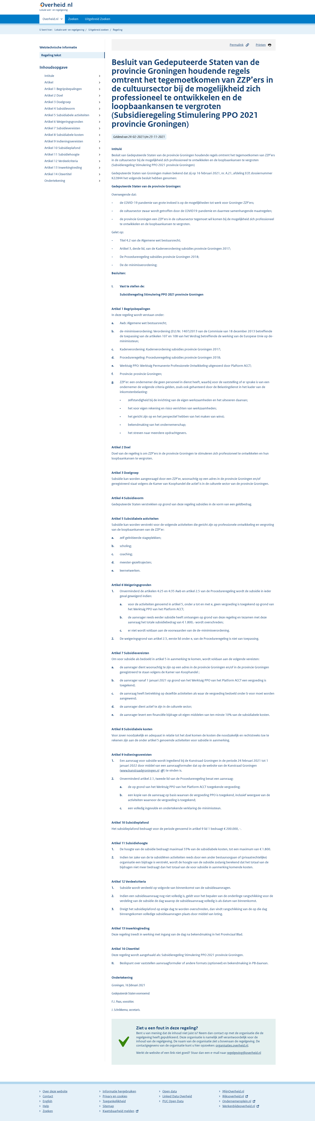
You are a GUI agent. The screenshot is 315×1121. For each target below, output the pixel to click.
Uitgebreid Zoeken (97, 19)
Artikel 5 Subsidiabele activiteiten (66, 115)
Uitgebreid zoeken (98, 29)
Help (46, 1106)
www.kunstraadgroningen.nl (140, 770)
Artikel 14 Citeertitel (57, 174)
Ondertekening (54, 181)
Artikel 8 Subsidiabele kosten (64, 135)
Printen (261, 45)
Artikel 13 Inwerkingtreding (63, 168)
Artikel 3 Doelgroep (57, 102)
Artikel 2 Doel (53, 95)
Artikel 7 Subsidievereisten (62, 128)
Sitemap (108, 1106)
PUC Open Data (173, 1101)
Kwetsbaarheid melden (118, 1111)
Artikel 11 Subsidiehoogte (61, 154)
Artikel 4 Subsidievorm (59, 109)
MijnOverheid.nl (233, 1091)
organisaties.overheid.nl (232, 1045)
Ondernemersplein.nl (236, 1101)
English (47, 1101)
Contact (48, 1096)
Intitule (49, 76)
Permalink (237, 45)
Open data (169, 1091)
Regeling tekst (51, 55)
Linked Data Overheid (177, 1096)
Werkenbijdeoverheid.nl (238, 1106)
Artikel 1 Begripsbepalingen (63, 89)
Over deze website (55, 1091)
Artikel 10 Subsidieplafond (62, 148)
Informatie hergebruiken (119, 1091)
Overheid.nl (50, 20)
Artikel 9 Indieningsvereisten (63, 141)
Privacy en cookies (115, 1096)
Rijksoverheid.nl (233, 1096)
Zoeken (73, 19)
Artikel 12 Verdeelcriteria (61, 161)
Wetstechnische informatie (58, 47)
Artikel (48, 82)
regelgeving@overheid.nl (244, 1053)
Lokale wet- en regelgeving (69, 29)
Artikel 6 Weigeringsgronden (63, 122)
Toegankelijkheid (114, 1101)
